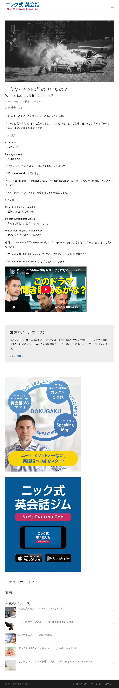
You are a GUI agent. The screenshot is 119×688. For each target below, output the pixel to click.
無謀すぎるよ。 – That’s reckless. (35, 635)
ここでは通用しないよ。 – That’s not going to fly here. (46, 621)
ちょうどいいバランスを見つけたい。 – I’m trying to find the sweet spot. (55, 661)
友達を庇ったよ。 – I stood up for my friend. (40, 608)
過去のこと (17, 107)
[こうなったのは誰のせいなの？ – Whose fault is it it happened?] (59, 51)
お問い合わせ (80, 684)
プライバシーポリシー (102, 684)
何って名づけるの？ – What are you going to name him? (47, 648)
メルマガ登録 (15, 356)
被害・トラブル (33, 101)
